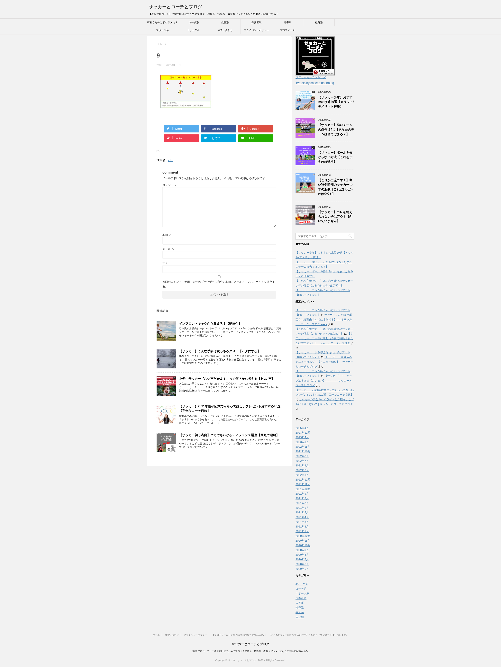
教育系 (319, 22)
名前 (166, 234)
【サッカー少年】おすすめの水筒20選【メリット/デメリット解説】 (336, 102)
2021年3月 (302, 521)
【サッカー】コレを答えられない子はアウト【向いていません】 (335, 216)
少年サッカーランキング (311, 77)
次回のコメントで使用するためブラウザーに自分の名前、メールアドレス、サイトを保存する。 (218, 284)
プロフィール (287, 30)
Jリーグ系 (193, 30)
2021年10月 (303, 489)
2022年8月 (302, 456)
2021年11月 (303, 484)
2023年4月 (302, 437)
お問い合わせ (225, 30)
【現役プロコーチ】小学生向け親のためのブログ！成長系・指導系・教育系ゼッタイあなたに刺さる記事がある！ (250, 651)
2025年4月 (302, 427)
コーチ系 (194, 22)
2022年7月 (302, 460)
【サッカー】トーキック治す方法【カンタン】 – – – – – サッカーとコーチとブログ (324, 380)
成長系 (225, 22)
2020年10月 (303, 545)
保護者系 (256, 22)
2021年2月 (302, 526)
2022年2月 (302, 470)
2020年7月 (302, 559)
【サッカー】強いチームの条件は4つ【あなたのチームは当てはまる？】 (336, 129)
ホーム (156, 635)
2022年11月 (303, 446)
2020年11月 (303, 540)
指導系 (287, 22)
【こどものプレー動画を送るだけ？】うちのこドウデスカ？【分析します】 (308, 635)
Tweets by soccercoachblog (315, 83)
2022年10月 (303, 451)
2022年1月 (302, 474)
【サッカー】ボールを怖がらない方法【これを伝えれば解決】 (335, 157)
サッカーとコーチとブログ (175, 6)
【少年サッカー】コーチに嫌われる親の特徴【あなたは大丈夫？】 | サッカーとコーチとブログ (324, 338)
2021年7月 (302, 503)
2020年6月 (302, 564)
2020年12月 (303, 535)
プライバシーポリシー (256, 30)
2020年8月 (302, 554)
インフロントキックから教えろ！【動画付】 (210, 323)
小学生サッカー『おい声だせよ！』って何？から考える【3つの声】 (227, 378)
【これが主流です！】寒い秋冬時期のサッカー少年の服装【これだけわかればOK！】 (335, 186)
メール (168, 248)
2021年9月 (302, 493)
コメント (169, 184)
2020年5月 (302, 568)
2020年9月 (302, 550)
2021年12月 (303, 479)
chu (170, 160)
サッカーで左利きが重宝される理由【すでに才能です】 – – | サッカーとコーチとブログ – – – (324, 319)
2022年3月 (302, 465)
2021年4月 (302, 517)
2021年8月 (302, 498)
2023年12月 (303, 432)
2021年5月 (302, 512)
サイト (166, 263)
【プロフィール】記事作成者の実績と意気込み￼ (238, 635)
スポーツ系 (162, 30)
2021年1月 (302, 531)
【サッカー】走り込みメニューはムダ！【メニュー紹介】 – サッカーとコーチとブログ (324, 362)
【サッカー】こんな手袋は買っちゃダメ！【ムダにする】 (219, 351)
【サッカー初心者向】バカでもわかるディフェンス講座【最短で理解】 (229, 435)
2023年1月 (302, 442)
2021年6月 (302, 507)
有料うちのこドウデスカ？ (162, 22)
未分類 (300, 616)
